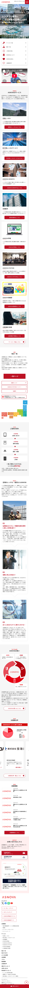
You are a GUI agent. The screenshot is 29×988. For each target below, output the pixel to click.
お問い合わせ (5, 968)
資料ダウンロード (6, 966)
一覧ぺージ (14, 376)
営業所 (14, 391)
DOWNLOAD (8, 857)
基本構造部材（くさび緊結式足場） (11, 925)
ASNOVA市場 (6, 941)
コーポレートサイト (8, 908)
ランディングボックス (8, 929)
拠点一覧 (4, 951)
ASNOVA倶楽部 (6, 946)
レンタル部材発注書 (7, 972)
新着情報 (4, 961)
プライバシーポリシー (6, 981)
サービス (4, 933)
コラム (3, 959)
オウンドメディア (8, 912)
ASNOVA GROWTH (7, 942)
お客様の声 (4, 963)
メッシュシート (6, 931)
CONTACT (8, 852)
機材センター (14, 383)
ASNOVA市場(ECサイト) (9, 916)
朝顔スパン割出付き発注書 (9, 974)
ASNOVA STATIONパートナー (14, 387)
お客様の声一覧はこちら (14, 776)
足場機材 (4, 923)
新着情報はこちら (14, 832)
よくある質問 (5, 955)
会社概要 (4, 957)
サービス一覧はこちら (14, 342)
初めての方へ (5, 953)
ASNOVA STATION (7, 944)
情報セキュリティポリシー (7, 982)
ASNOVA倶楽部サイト (9, 920)
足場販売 (5, 939)
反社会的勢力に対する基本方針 (8, 984)
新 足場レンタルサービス (9, 937)
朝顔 (4, 927)
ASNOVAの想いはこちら (14, 708)
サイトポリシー (5, 979)
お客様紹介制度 (6, 948)
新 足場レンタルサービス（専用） (11, 976)
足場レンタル (6, 935)
